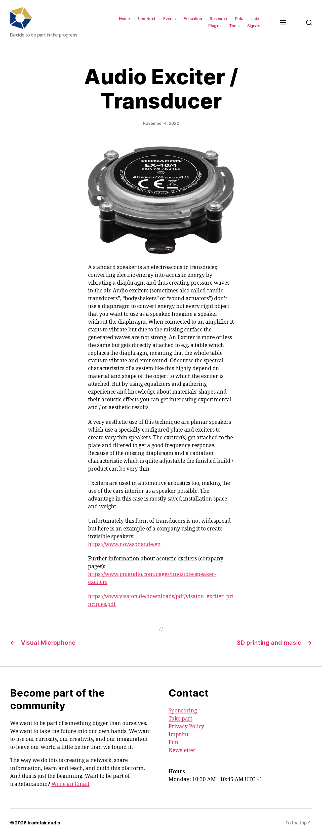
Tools (234, 25)
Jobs (255, 18)
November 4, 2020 (161, 123)
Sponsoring (183, 710)
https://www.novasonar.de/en (124, 544)
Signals (253, 25)
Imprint (178, 734)
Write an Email (70, 784)
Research (218, 18)
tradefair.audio (43, 822)
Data (239, 18)
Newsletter (182, 750)
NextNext (146, 18)
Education (193, 18)
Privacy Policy (186, 726)
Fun (173, 742)
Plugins (214, 25)
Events (169, 18)
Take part (180, 718)
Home (124, 18)
